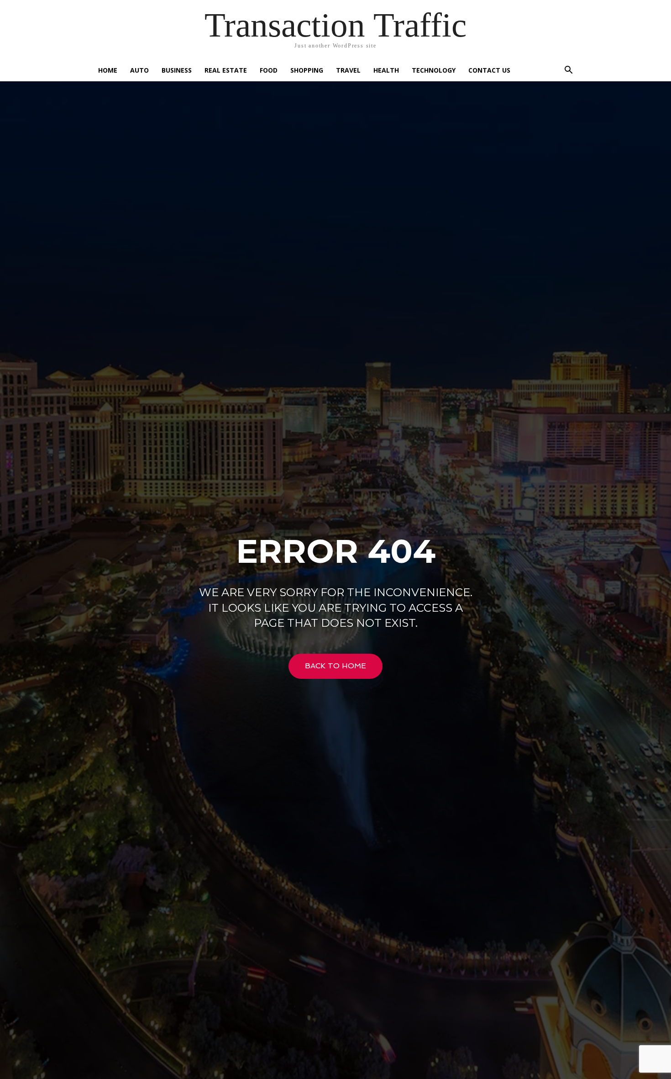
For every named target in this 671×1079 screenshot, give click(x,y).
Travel (348, 70)
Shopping (306, 70)
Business (177, 70)
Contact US (489, 70)
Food (269, 70)
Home (107, 70)
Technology (434, 70)
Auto (139, 70)
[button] (568, 71)
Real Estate (225, 70)
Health (386, 70)
